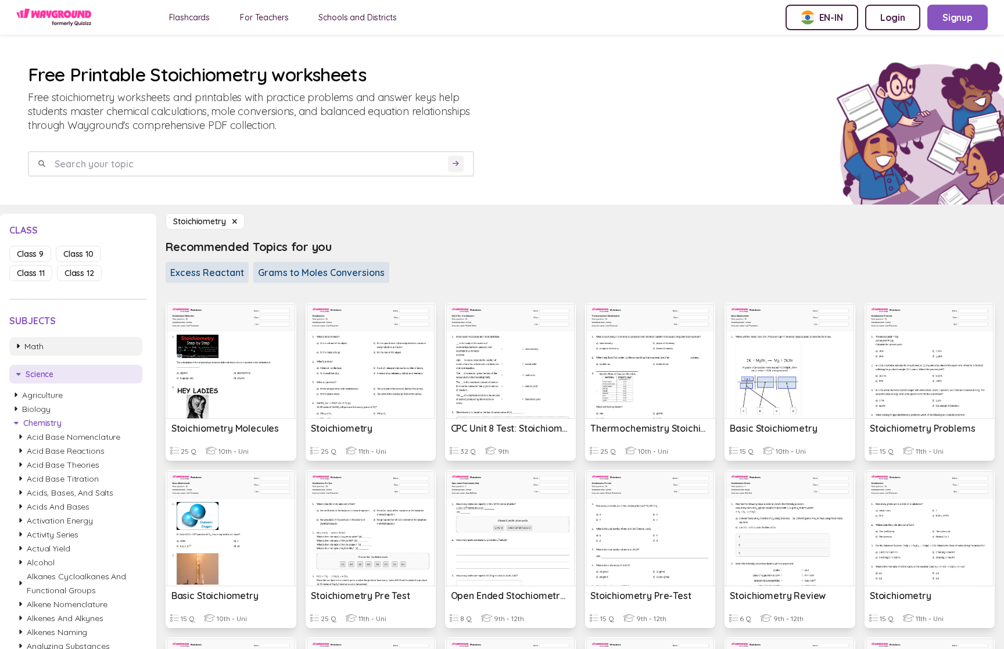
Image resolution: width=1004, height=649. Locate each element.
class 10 (78, 254)
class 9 (30, 254)
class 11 (31, 273)
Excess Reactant (207, 272)
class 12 (79, 273)
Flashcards (189, 17)
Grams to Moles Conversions (321, 272)
